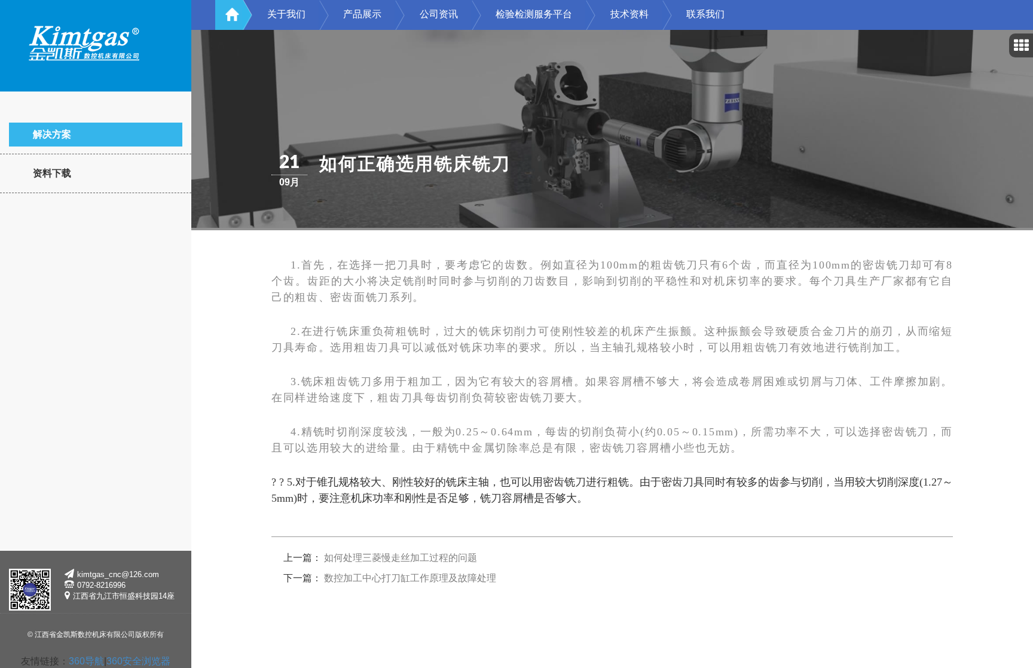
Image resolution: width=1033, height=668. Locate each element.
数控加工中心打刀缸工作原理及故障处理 (410, 578)
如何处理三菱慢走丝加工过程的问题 (400, 558)
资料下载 (52, 173)
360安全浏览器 (138, 661)
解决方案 (52, 134)
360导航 (86, 661)
